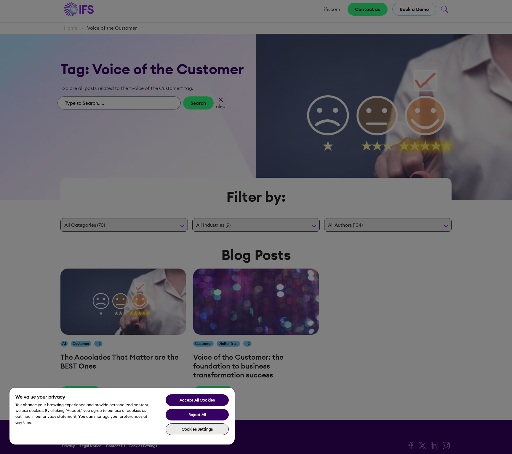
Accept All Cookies (197, 400)
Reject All (197, 414)
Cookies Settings (197, 429)
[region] (122, 416)
